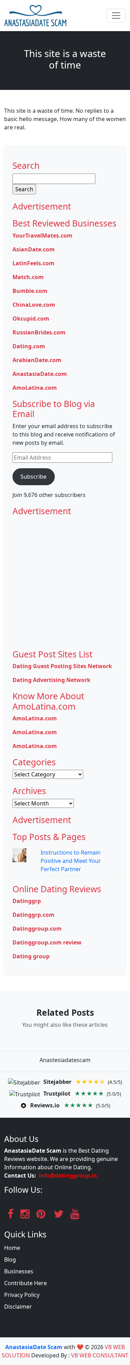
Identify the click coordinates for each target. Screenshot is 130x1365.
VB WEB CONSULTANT (99, 1355)
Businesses (18, 1271)
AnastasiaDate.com (39, 374)
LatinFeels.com (33, 263)
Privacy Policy (22, 1295)
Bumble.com (29, 291)
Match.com (28, 277)
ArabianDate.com (36, 360)
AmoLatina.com (34, 387)
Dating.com (28, 346)
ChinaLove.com (33, 304)
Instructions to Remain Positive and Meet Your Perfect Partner (71, 861)
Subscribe (33, 476)
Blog (10, 1259)
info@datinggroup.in (68, 1175)
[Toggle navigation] (116, 15)
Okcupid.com (30, 318)
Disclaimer (18, 1306)
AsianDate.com (33, 249)
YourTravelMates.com (42, 235)
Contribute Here (25, 1283)
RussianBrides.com (39, 332)
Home (12, 1248)
